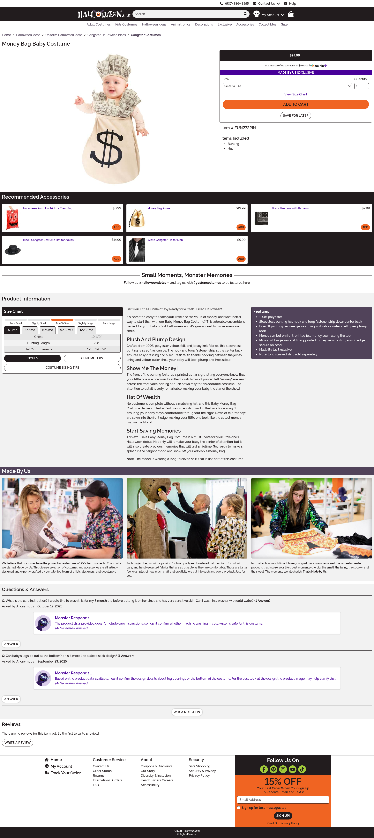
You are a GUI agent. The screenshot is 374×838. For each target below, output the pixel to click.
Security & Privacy (202, 771)
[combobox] (187, 14)
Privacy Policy (199, 775)
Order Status (102, 771)
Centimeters (92, 358)
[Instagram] (283, 769)
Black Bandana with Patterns (290, 208)
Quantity (360, 79)
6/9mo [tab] (47, 330)
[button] (268, 14)
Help (292, 3)
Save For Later (296, 115)
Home (56, 759)
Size (226, 79)
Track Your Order (66, 773)
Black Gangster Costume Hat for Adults (48, 239)
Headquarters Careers (157, 780)
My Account (61, 766)
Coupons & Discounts (156, 766)
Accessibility (150, 785)
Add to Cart (296, 104)
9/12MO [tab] (66, 330)
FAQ (96, 785)
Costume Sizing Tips (62, 367)
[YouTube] (292, 769)
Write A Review (17, 743)
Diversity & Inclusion (156, 775)
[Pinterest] (273, 769)
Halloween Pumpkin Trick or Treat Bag (47, 208)
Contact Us (266, 3)
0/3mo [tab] (12, 330)
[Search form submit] (245, 14)
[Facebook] (264, 769)
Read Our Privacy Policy (283, 823)
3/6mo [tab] (30, 330)
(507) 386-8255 (237, 3)
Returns (98, 775)
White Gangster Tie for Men (165, 239)
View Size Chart (295, 94)
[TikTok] (302, 769)
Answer (11, 644)
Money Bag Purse (158, 208)
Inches (32, 358)
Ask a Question (187, 712)
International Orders (107, 780)
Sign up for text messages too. (264, 808)
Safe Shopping (199, 766)
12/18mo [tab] (86, 330)
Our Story (148, 771)
